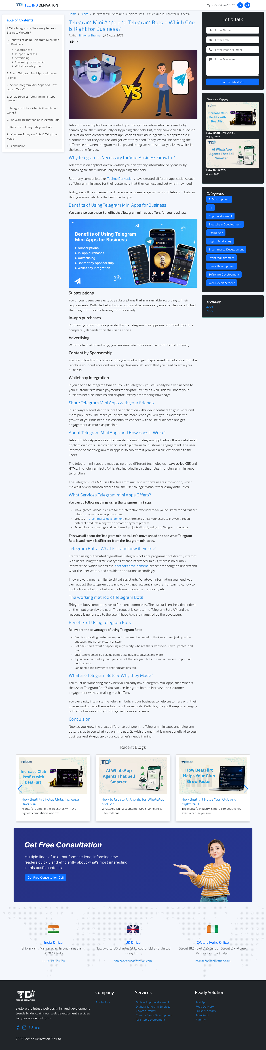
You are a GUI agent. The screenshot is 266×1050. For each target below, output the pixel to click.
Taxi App (201, 1002)
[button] (246, 789)
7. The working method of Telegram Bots (33, 119)
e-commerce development (106, 518)
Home (73, 13)
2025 (209, 311)
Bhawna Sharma (90, 35)
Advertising (22, 57)
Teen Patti (202, 1015)
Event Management (221, 257)
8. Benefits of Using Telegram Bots (29, 127)
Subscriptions (23, 49)
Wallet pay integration (28, 66)
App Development (220, 216)
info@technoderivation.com (213, 960)
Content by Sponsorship (30, 62)
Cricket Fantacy (206, 1010)
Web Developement (222, 282)
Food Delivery (205, 1006)
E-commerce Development (226, 249)
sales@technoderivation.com (133, 960)
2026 (209, 306)
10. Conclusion (16, 145)
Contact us (103, 1002)
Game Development (222, 266)
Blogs (84, 13)
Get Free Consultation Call (46, 877)
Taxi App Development (150, 1019)
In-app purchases (26, 54)
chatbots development (131, 566)
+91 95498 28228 (53, 960)
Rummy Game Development (154, 1015)
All (210, 207)
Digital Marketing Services (153, 1006)
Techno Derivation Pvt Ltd (42, 1039)
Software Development (224, 274)
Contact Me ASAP (232, 82)
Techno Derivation (120, 178)
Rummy (201, 1019)
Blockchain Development (225, 224)
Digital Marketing (220, 241)
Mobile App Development (152, 1002)
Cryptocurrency (146, 1010)
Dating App (216, 232)
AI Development (219, 199)
